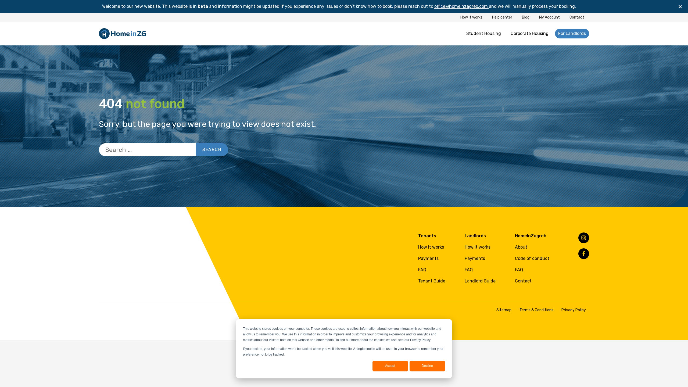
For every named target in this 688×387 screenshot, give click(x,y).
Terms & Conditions (536, 310)
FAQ (422, 269)
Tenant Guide (431, 281)
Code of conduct (532, 258)
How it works (471, 17)
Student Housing (483, 33)
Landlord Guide (480, 281)
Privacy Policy (573, 310)
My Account (549, 17)
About (521, 247)
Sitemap (503, 310)
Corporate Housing (530, 33)
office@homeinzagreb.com (461, 6)
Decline (427, 366)
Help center (502, 17)
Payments (428, 258)
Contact (576, 17)
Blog (525, 17)
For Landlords (572, 33)
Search (212, 149)
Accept (390, 366)
